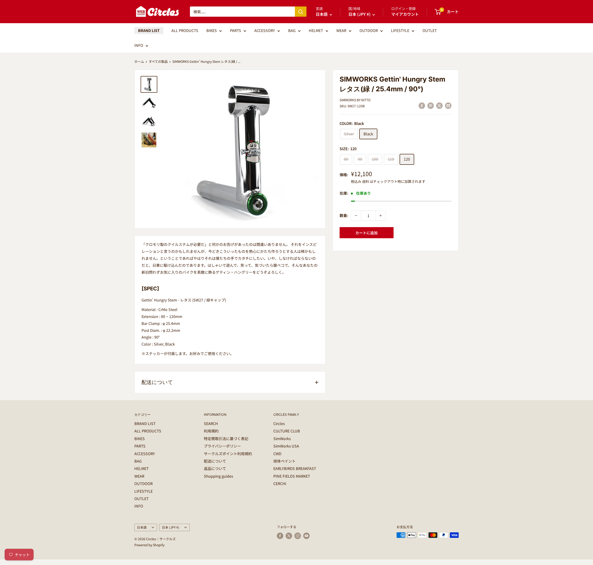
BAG (292, 30)
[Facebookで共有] (422, 105)
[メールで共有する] (448, 105)
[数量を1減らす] (356, 215)
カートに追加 (366, 232)
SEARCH (211, 423)
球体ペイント (284, 461)
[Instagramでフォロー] (297, 535)
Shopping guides (218, 476)
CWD (277, 453)
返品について (215, 468)
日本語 (142, 527)
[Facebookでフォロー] (280, 535)
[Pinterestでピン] (430, 105)
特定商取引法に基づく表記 (226, 438)
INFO (138, 45)
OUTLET (430, 30)
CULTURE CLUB (286, 431)
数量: (344, 215)
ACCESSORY (264, 30)
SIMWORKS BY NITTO (355, 100)
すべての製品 (158, 61)
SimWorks (282, 438)
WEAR (341, 30)
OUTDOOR (369, 30)
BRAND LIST (149, 30)
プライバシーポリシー (222, 446)
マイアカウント (405, 14)
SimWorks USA (286, 446)
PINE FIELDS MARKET (291, 476)
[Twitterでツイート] (439, 105)
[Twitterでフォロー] (289, 535)
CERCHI (279, 483)
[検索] (300, 11)
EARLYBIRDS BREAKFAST (294, 468)
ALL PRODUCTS (184, 30)
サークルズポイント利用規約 (228, 453)
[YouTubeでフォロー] (306, 535)
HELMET (316, 30)
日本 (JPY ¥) (170, 527)
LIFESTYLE (400, 30)
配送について (215, 461)
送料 (365, 181)
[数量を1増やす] (380, 215)
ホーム (139, 61)
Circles (279, 423)
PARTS (235, 30)
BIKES (211, 30)
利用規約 (211, 431)
